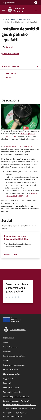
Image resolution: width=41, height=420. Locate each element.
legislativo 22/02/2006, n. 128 (21, 146)
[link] (12, 254)
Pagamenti (7, 383)
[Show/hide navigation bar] (3, 9)
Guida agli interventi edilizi (21, 19)
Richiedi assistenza (10, 369)
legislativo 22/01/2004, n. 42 (16, 196)
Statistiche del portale (11, 374)
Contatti (6, 360)
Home (5, 19)
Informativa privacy (10, 346)
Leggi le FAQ (8, 378)
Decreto (23, 133)
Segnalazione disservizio (12, 392)
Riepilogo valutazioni (11, 387)
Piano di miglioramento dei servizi (16, 396)
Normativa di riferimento (10, 53)
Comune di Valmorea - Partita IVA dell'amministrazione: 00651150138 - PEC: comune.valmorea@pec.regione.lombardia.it (20, 405)
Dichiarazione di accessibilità (14, 355)
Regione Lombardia (9, 2)
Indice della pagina (10, 66)
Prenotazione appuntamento (14, 365)
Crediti (5, 342)
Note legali (7, 351)
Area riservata (8, 337)
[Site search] (36, 9)
